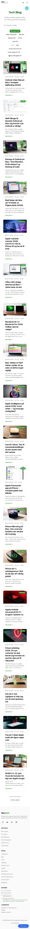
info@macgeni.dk (7, 892)
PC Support (4, 834)
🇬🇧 (23, 2)
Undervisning (4, 845)
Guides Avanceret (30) (15, 48)
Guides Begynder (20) (14, 52)
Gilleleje (3, 910)
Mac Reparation (5, 837)
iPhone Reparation (6, 840)
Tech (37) (15, 41)
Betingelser (4, 882)
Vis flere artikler (15, 800)
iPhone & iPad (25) (11, 34)
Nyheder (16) (12, 38)
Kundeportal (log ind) (7, 874)
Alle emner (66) (15, 31)
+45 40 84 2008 (7, 890)
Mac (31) (21, 34)
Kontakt (3, 868)
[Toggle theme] (27, 8)
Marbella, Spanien (6, 912)
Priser (2, 859)
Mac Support (4, 831)
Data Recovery (5, 842)
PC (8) (20, 38)
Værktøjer (3, 862)
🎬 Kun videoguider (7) (15, 55)
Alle (17, 45)
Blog (2, 857)
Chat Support (23, 926)
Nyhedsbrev (4, 871)
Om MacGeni (4, 854)
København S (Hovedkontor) (9, 907)
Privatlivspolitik (5, 879)
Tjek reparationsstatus (7, 876)
